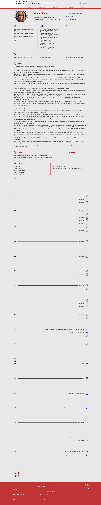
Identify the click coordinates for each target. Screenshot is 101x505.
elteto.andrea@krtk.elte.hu (75, 13)
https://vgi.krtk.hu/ (48, 499)
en (71, 2)
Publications (42, 7)
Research (55, 7)
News (29, 7)
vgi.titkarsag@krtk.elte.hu (49, 497)
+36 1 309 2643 (47, 494)
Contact (82, 7)
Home (13, 485)
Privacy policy (16, 499)
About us (18, 7)
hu (69, 2)
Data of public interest (18, 494)
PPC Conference (69, 7)
